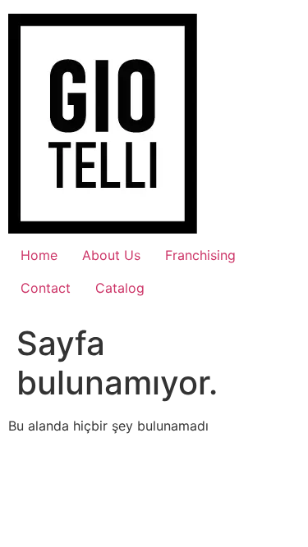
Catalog (120, 288)
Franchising (200, 255)
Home (39, 255)
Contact (46, 288)
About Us (111, 255)
